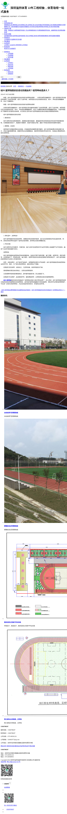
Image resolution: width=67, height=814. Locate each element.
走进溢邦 (7, 43)
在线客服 (7, 787)
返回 (2, 292)
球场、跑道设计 (9, 30)
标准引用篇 (7, 34)
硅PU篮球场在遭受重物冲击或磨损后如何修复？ (16, 290)
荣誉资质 (19, 45)
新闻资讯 (7, 37)
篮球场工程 (23, 25)
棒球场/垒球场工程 (45, 26)
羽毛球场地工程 (47, 25)
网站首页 (3, 746)
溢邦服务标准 (8, 36)
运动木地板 (38, 25)
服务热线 (4, 79)
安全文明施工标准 (31, 36)
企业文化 (13, 45)
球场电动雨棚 (56, 25)
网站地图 (32, 746)
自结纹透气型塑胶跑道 (11, 412)
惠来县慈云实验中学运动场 (12, 622)
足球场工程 (31, 25)
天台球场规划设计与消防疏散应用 (36, 30)
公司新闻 (7, 39)
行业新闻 (13, 39)
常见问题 (19, 39)
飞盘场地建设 (14, 26)
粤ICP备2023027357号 (13, 762)
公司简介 (7, 45)
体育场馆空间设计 (19, 30)
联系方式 (7, 48)
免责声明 (3, 762)
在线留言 (13, 48)
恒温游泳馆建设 (24, 26)
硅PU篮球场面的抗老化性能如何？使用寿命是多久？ (48, 290)
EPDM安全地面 (34, 26)
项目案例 (7, 41)
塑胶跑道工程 (8, 25)
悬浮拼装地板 (55, 26)
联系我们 (3, 86)
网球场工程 (16, 25)
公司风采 (25, 45)
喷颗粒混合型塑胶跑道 (11, 526)
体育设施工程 (8, 23)
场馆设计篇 (7, 28)
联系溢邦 (7, 46)
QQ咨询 (10, 79)
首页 (5, 21)
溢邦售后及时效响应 (19, 36)
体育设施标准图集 (54, 36)
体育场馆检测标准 (43, 36)
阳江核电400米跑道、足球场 (13, 719)
